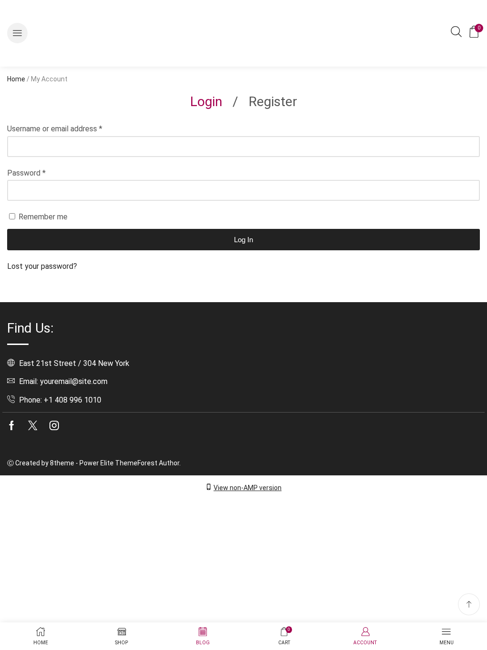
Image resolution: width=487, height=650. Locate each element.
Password (26, 172)
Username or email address (54, 128)
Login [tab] (206, 101)
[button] (17, 33)
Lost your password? (42, 266)
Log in (243, 240)
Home (16, 79)
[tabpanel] (243, 198)
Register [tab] (273, 101)
